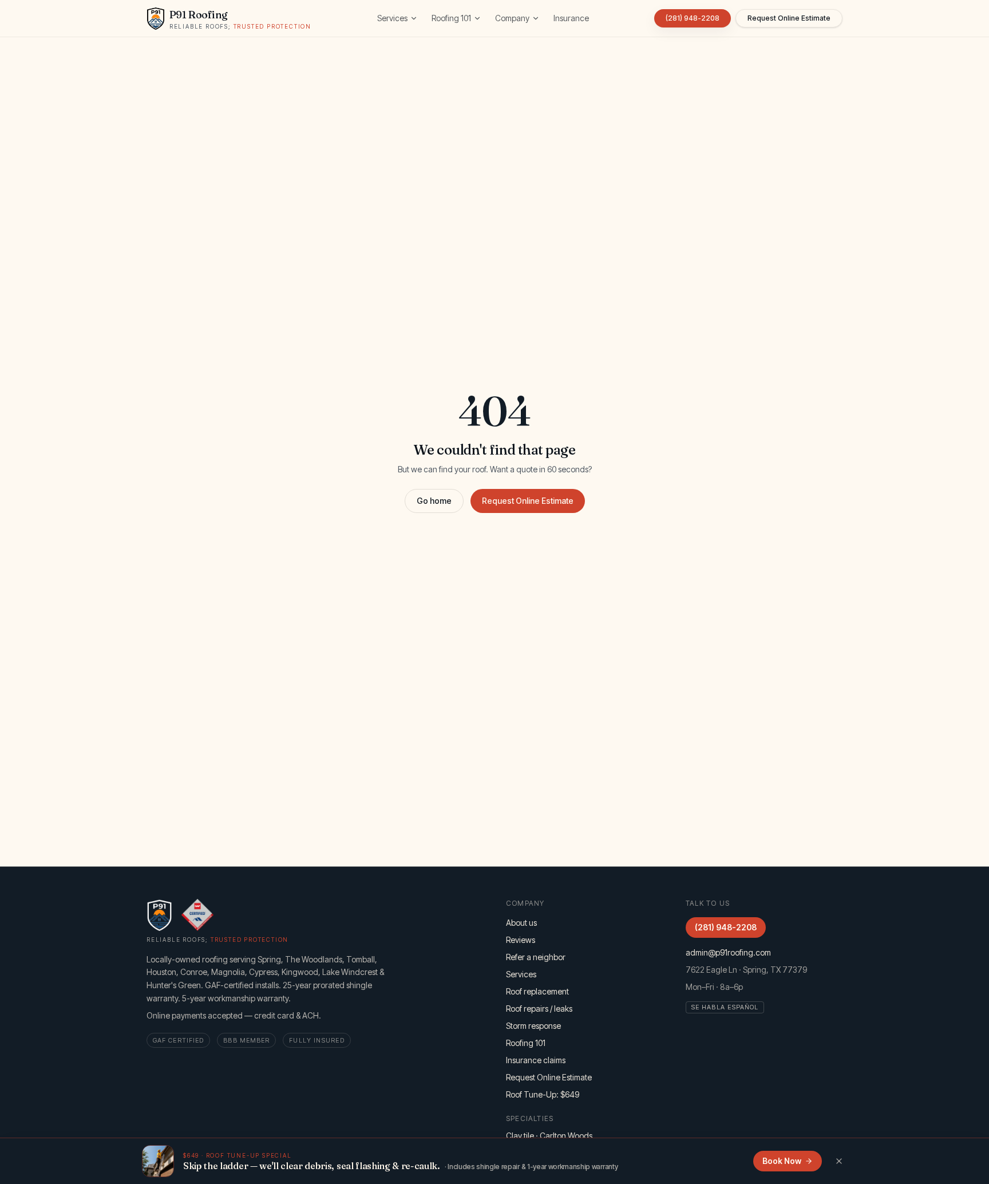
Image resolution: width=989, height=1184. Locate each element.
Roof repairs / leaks (539, 1008)
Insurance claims (535, 1060)
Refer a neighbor (535, 957)
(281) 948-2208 (692, 18)
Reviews (520, 940)
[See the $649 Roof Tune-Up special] (158, 1161)
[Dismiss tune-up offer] (839, 1161)
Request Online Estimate (527, 501)
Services (392, 18)
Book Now (781, 1161)
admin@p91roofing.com (728, 952)
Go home (434, 501)
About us (521, 923)
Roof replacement (537, 991)
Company (512, 18)
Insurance (571, 18)
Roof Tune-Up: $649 (542, 1094)
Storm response (533, 1026)
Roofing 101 (451, 18)
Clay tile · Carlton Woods (549, 1135)
